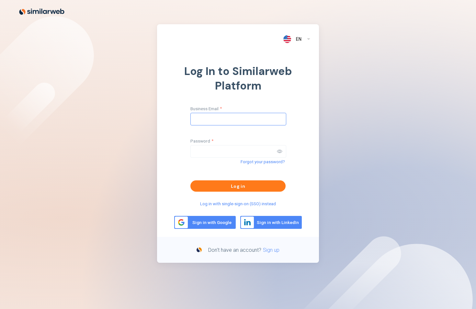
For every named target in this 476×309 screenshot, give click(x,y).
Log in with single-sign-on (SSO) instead (238, 203)
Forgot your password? (263, 161)
